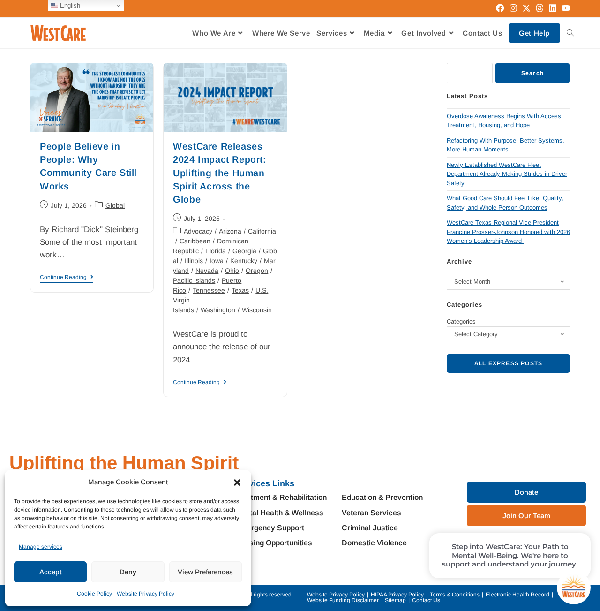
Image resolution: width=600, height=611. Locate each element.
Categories (461, 321)
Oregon (257, 270)
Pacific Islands (194, 280)
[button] (237, 482)
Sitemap (395, 600)
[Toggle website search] (570, 33)
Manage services (40, 546)
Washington (218, 310)
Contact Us (426, 600)
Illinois (194, 260)
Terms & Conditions (455, 594)
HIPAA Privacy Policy (397, 594)
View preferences (205, 572)
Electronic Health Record (517, 594)
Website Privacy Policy (145, 593)
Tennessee (209, 290)
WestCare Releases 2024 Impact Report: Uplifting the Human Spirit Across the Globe (219, 172)
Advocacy (198, 231)
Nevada (206, 270)
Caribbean (195, 241)
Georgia (244, 251)
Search (532, 73)
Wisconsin (257, 310)
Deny (128, 572)
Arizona (230, 231)
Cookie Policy (94, 593)
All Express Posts (508, 363)
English (69, 5)
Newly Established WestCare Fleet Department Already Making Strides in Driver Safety (507, 174)
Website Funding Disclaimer (343, 600)
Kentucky (243, 260)
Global (115, 205)
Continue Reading (66, 277)
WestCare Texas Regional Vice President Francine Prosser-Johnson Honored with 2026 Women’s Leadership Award (508, 231)
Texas (240, 290)
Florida (215, 251)
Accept (50, 572)
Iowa (217, 260)
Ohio (232, 270)
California (262, 231)
